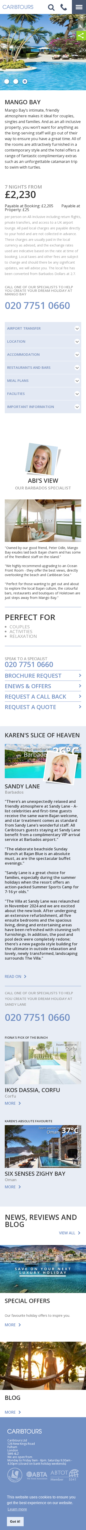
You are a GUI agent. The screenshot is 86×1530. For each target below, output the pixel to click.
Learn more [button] (17, 1509)
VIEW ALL (67, 1233)
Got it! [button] (15, 1521)
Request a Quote (30, 707)
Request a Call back (35, 696)
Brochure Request (33, 675)
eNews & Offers (28, 686)
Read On (13, 976)
